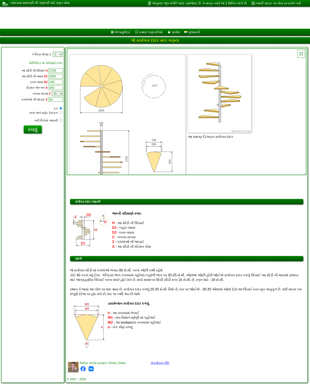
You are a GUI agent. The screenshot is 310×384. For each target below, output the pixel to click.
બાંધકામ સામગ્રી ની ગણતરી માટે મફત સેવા (40, 3)
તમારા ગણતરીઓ (151, 32)
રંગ (56, 108)
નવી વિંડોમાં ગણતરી (47, 120)
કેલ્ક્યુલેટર (122, 32)
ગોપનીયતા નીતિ (159, 363)
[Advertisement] (128, 17)
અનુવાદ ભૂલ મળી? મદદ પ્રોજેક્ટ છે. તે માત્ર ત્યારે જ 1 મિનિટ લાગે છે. (199, 3)
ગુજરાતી (193, 32)
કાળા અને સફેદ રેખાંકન (43, 112)
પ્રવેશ (175, 32)
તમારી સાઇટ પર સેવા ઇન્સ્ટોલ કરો (278, 3)
